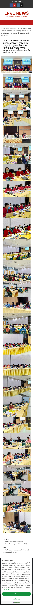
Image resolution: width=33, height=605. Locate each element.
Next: (16, 550)
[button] (3, 22)
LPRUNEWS (16, 13)
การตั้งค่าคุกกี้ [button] (16, 599)
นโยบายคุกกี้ (8, 589)
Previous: (15, 541)
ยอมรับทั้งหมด (16, 594)
